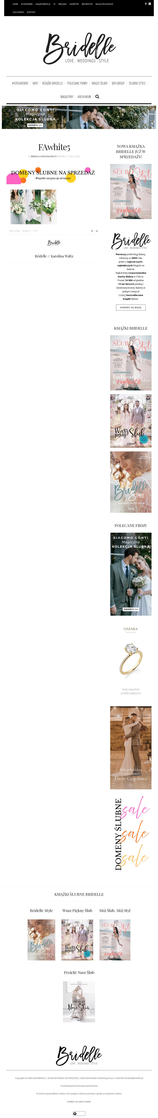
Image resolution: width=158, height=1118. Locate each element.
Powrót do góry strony (79, 1102)
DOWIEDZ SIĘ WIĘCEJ (130, 307)
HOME (15, 4)
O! (54, 4)
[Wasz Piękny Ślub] (77, 939)
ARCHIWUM (84, 97)
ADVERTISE (74, 4)
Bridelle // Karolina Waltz (44, 156)
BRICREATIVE (87, 4)
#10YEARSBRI (27, 4)
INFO (35, 83)
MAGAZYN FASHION (104, 4)
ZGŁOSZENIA (18, 12)
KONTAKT (31, 12)
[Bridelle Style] (41, 939)
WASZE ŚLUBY (100, 83)
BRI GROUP (118, 83)
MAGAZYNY (66, 97)
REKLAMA (62, 4)
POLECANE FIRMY (77, 83)
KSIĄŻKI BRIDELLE (43, 4)
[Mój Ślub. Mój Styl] (114, 939)
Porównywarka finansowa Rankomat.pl (79, 1085)
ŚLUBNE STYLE (137, 83)
